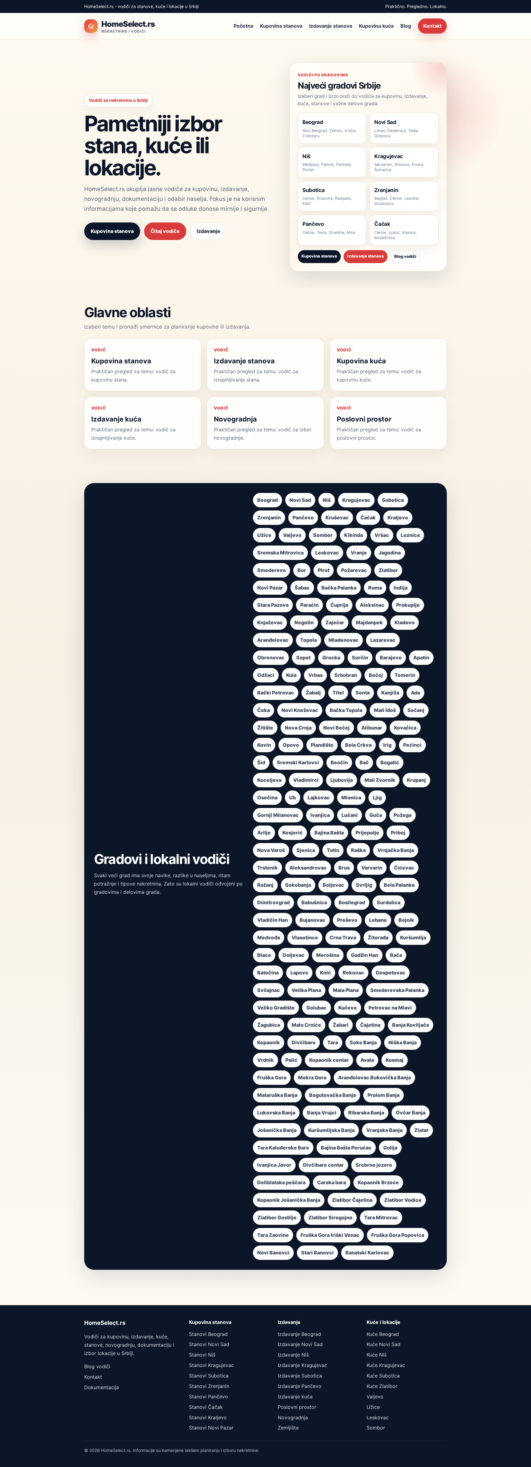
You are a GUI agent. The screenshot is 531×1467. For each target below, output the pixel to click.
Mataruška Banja (277, 1095)
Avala (367, 1060)
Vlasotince (305, 937)
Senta (363, 693)
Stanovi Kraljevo (208, 1417)
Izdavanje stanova (330, 26)
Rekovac (353, 972)
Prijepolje (367, 832)
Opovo (291, 745)
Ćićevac (404, 868)
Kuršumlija (413, 937)
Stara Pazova (273, 605)
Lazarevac (382, 640)
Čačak (368, 517)
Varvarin (371, 868)
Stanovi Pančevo (208, 1396)
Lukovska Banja (276, 1112)
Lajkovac (319, 797)
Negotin (304, 622)
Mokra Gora (312, 1077)
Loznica (410, 535)
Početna (243, 26)
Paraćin (309, 605)
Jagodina (390, 553)
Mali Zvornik (379, 780)
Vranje (359, 553)
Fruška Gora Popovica (397, 1235)
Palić (291, 1060)
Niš (327, 500)
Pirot (323, 570)
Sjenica (306, 850)
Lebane (378, 920)
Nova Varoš (271, 850)
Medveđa (268, 937)
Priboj (398, 832)
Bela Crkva (358, 745)
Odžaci (265, 675)
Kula (291, 675)
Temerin (405, 675)
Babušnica (314, 902)
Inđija (400, 588)
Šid (261, 762)
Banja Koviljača (410, 1025)
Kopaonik (268, 1042)
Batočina (268, 972)
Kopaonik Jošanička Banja (288, 1200)
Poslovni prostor (297, 1407)
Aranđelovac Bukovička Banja (374, 1077)
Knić (325, 972)
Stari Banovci (317, 1252)
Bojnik (406, 920)
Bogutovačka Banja (332, 1095)
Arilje (264, 832)
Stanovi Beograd (208, 1334)
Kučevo (347, 1008)
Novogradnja (293, 1417)
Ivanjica (320, 815)
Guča (375, 815)
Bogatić (389, 762)
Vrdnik (265, 1060)
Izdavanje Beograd (299, 1334)
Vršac (382, 535)
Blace (264, 955)
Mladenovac (343, 640)
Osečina (267, 797)
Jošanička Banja (277, 1130)
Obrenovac (271, 657)
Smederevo (271, 570)
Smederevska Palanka (397, 990)
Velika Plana (306, 990)
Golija (390, 1148)
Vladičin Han (272, 920)
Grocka (331, 657)
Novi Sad (300, 500)
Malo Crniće (306, 1025)
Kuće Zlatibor (382, 1386)
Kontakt (432, 26)
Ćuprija (339, 605)
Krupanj (416, 780)
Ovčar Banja (410, 1112)
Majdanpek (369, 622)
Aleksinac (372, 605)
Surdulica (388, 902)
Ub (292, 797)
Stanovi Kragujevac (211, 1365)
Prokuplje (408, 605)
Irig (387, 745)
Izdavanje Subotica (300, 1376)
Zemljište (288, 1428)
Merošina (327, 955)
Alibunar (371, 728)
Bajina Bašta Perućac (346, 1148)
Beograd (267, 500)
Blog (405, 26)
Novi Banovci (273, 1252)
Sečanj (415, 710)
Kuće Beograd (383, 1334)
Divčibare (304, 1042)
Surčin (360, 657)
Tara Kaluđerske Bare (283, 1148)
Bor (301, 570)
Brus (344, 868)
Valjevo (292, 535)
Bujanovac (312, 920)
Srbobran (345, 675)
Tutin (333, 850)
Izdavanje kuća (295, 1396)
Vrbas (315, 675)
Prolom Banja (383, 1095)
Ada (415, 693)
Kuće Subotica (383, 1376)
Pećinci (412, 745)
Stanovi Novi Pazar (211, 1428)
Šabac (302, 588)
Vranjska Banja (384, 1130)
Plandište (322, 745)
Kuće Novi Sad (383, 1344)
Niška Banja (402, 1042)
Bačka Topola (346, 710)
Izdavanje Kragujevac (302, 1365)
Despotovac (390, 972)
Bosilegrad (352, 902)
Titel (338, 693)
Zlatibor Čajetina (352, 1200)
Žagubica (268, 1025)
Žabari (340, 1025)
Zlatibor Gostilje (277, 1217)
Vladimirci (306, 780)
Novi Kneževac (299, 710)
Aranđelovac (273, 640)
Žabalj (313, 693)
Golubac (316, 1008)
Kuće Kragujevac (386, 1365)
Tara (332, 1042)
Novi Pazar (270, 588)
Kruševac (337, 517)
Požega (402, 815)
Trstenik (267, 868)
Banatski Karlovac (367, 1252)
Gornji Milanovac (278, 815)
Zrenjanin (269, 517)
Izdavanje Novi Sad (300, 1344)
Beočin (339, 762)
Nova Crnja (298, 728)
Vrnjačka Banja (395, 850)
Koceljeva (269, 780)
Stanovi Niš (202, 1355)
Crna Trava (343, 937)
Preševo (347, 920)
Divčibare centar (323, 1165)
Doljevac (294, 955)
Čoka (263, 710)
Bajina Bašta (329, 832)
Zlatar (421, 1130)
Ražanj (265, 885)
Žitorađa (378, 937)
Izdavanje (208, 231)
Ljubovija (341, 780)
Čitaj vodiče (165, 231)
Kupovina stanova (281, 26)
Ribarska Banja (366, 1112)
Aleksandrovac (308, 868)
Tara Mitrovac (381, 1217)
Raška (358, 850)
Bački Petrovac (275, 693)
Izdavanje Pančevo (299, 1386)
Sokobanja (298, 885)
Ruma (375, 588)
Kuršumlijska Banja (331, 1130)
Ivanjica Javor (274, 1165)
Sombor (322, 535)
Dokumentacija (101, 1387)
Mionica (351, 797)
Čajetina (370, 1025)
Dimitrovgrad (273, 902)
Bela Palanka (399, 885)
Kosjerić (292, 832)
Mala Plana (346, 990)
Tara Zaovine (273, 1235)
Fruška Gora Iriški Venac (330, 1235)
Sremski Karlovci (298, 762)
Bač (364, 762)
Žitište (265, 728)
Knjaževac (270, 622)
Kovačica (405, 728)
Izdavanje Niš (293, 1355)
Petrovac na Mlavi (390, 1008)
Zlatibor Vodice (403, 1200)
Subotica (393, 500)
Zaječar (334, 622)
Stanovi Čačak (206, 1407)
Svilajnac (268, 990)
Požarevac (354, 570)
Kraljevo (397, 517)
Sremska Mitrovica (280, 553)
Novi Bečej (336, 728)
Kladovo (405, 622)
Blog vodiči (405, 256)
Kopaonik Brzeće (378, 1182)
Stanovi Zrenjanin (209, 1386)
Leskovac (327, 553)
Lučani (349, 815)
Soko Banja (363, 1042)
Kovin (264, 745)
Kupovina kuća (376, 26)
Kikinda (353, 535)
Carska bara (331, 1182)
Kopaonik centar (329, 1060)
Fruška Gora (271, 1077)
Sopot (303, 657)
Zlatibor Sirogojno (330, 1217)
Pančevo (303, 517)
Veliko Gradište (276, 1008)
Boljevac (333, 885)
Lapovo (299, 972)
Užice (264, 535)
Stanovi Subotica (209, 1376)
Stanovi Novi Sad (209, 1344)
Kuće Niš (377, 1355)
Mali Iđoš (385, 710)
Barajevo (391, 657)
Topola (308, 640)
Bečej (376, 675)
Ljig (377, 797)
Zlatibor (388, 570)
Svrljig (364, 885)
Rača (396, 955)
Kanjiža (390, 693)
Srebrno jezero (374, 1165)
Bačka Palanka (338, 588)
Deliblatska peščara (281, 1182)
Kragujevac (356, 500)
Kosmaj (394, 1060)
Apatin (421, 657)
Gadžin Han (364, 955)
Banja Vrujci (321, 1112)
